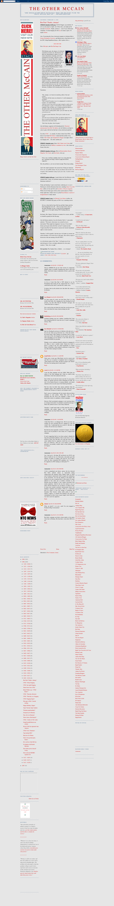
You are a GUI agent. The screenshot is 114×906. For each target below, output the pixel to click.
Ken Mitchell (47, 329)
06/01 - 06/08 (27, 638)
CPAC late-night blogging (29, 685)
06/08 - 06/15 (27, 636)
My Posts (28, 324)
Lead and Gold (78, 602)
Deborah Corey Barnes (60, 198)
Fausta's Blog (78, 595)
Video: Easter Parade (82, 76)
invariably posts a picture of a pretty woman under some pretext (29, 849)
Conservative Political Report (82, 157)
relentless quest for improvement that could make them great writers (29, 873)
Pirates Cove (78, 566)
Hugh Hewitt (78, 717)
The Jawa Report (79, 637)
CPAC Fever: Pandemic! (29, 730)
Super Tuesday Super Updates (30, 708)
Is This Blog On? (79, 604)
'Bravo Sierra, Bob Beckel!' (29, 717)
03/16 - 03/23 (27, 665)
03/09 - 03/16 (27, 668)
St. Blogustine (78, 623)
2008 (23, 562)
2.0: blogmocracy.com (80, 564)
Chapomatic (80, 238)
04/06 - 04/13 (27, 658)
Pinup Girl (77, 667)
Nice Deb (77, 619)
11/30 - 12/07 (27, 574)
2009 (23, 559)
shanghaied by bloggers (58, 137)
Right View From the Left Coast (83, 650)
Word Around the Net (80, 648)
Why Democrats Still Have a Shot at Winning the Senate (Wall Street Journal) (85, 96)
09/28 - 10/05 (27, 596)
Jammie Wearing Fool (80, 688)
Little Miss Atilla (81, 310)
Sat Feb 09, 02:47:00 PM (57, 279)
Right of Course (79, 610)
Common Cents (79, 608)
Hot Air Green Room (80, 516)
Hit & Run (77, 696)
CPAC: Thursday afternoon (29, 694)
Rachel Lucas (78, 679)
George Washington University (47, 38)
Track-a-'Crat (78, 598)
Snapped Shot (89, 283)
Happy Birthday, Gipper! (29, 705)
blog (24, 806)
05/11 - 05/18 (27, 646)
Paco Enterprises (79, 522)
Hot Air (77, 503)
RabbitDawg (47, 316)
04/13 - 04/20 (27, 655)
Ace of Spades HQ (79, 507)
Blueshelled (78, 574)
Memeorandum (63, 151)
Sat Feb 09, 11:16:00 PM (57, 356)
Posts (23, 189)
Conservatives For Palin (81, 539)
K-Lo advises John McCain (29, 742)
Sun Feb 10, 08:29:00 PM (57, 469)
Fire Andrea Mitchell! (82, 28)
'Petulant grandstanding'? (29, 710)
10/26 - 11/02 (27, 586)
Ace (60, 30)
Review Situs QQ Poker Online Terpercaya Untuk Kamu (84, 63)
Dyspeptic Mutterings (82, 260)
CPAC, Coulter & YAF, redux (30, 720)
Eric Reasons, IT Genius (81, 663)
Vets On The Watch (80, 658)
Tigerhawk (77, 593)
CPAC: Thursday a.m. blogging (30, 696)
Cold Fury (77, 545)
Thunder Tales (78, 669)
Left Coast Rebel (81, 56)
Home (57, 549)
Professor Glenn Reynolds (83, 227)
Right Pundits (78, 665)
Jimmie (45, 32)
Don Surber (56, 153)
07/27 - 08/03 (27, 618)
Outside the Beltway (80, 642)
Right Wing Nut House (80, 711)
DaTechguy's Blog (81, 42)
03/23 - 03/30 (27, 663)
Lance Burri (80, 337)
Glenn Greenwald (81, 389)
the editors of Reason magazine (64, 189)
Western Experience (80, 631)
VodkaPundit (78, 533)
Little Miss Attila (79, 560)
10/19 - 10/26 (27, 589)
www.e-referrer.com (84, 477)
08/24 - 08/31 (27, 608)
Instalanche (47, 28)
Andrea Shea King (79, 656)
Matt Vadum (47, 137)
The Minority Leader (80, 675)
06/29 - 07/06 (27, 628)
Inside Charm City (79, 627)
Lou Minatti (47, 297)
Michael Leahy (78, 652)
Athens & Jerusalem (80, 644)
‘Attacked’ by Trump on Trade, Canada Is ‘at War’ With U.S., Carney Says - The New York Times (84, 105)
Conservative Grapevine (81, 155)
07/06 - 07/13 (27, 626)
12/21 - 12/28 (27, 566)
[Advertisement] (59, 901)
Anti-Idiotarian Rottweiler (81, 705)
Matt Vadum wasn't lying (64, 143)
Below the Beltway (79, 621)
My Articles (28, 314)
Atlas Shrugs (85, 267)
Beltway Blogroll (79, 169)
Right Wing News (79, 509)
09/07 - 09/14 (27, 603)
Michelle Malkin (79, 501)
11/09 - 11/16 (27, 581)
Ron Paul (53, 255)
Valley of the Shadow (25, 383)
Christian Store (78, 751)
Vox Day (77, 684)
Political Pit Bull (79, 715)
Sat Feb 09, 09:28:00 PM (57, 316)
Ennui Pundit (78, 661)
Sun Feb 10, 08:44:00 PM (55, 504)
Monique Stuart (79, 577)
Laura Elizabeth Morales (81, 690)
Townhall (77, 161)
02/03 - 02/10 (27, 678)
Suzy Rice (77, 579)
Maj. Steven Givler (79, 606)
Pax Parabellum (79, 614)
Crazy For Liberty (79, 707)
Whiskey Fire (80, 371)
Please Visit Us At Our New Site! (28, 157)
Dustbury (77, 581)
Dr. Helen (77, 686)
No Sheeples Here (79, 549)
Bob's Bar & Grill (79, 698)
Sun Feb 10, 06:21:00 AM (57, 453)
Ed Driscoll (79, 222)
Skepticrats (78, 640)
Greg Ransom (80, 366)
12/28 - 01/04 (27, 564)
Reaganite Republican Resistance (83, 535)
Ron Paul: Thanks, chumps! (30, 680)
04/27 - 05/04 (27, 651)
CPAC (47, 134)
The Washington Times (81, 165)
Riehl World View (86, 276)
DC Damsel (78, 700)
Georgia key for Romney (29, 712)
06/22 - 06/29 (27, 631)
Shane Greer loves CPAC (29, 687)
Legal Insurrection (79, 528)
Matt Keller (52, 135)
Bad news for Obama (28, 735)
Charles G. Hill (79, 568)
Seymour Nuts (80, 353)
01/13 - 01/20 (27, 762)
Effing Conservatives (80, 591)
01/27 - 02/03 (27, 757)
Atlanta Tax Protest (80, 671)
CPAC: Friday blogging (29, 682)
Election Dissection (80, 709)
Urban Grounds (79, 633)
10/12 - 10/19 (27, 591)
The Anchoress (79, 625)
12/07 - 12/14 (27, 571)
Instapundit (78, 499)
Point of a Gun (78, 556)
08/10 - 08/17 (27, 613)
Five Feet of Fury (79, 514)
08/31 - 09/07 (27, 606)
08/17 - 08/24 (27, 611)
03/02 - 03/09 (27, 670)
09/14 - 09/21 (27, 601)
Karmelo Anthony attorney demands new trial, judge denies (84, 30)
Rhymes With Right (80, 681)
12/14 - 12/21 (27, 569)
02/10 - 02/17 (27, 675)
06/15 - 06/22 (27, 633)
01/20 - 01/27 (27, 760)
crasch (46, 370)
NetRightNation (79, 159)
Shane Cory (69, 187)
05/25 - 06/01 (27, 641)
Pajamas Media (79, 152)
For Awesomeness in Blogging (82, 444)
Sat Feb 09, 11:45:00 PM (57, 419)
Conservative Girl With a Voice (82, 526)
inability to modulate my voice (58, 145)
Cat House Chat (79, 612)
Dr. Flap (77, 616)
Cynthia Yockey (79, 562)
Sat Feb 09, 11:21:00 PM (54, 370)
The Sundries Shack (82, 61)
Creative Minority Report (81, 583)
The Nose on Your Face (80, 547)
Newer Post (43, 549)
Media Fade (78, 702)
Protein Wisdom (79, 530)
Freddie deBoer (80, 382)
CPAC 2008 (47, 255)
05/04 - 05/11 (27, 648)
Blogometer (78, 167)
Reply (45, 274)
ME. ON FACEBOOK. (26, 306)
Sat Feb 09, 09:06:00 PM (57, 297)
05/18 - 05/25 (27, 643)
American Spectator (80, 150)
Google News (80, 102)
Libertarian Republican (80, 646)
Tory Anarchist (79, 692)
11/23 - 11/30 (27, 576)
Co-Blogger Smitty (25, 266)
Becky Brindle (78, 558)
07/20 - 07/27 (27, 621)
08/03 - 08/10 (27, 616)
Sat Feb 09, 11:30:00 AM (57, 265)
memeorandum (81, 94)
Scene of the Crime (24, 381)
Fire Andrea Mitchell (80, 520)
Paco (78, 348)
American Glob (79, 600)
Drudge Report (78, 163)
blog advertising (79, 20)
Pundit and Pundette (80, 543)
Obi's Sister (78, 524)
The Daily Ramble (79, 713)
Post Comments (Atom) (52, 552)
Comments (25, 192)
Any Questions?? (81, 57)
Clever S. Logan (79, 587)
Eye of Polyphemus (80, 694)
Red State (84, 323)
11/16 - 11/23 (27, 579)
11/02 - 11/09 (27, 584)
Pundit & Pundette (82, 75)
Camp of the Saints (80, 589)
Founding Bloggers (80, 673)
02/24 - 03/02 (27, 673)
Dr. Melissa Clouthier (82, 359)
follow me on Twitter (34, 798)
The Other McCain (57, 8)
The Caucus (48, 153)
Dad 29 (77, 635)
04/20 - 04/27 (27, 653)
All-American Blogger (80, 537)
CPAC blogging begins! (29, 699)
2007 (23, 765)
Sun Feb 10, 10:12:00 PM (57, 515)
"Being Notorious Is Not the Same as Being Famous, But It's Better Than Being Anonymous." (84, 139)
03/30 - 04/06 (27, 660)
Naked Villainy (79, 654)
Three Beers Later (79, 585)
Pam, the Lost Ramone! (29, 715)
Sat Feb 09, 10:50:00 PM (57, 329)
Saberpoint (77, 570)
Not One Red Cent (79, 512)
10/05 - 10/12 (27, 594)
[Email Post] (67, 253)
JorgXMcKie (47, 356)
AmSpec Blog (78, 505)
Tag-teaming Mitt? (27, 733)
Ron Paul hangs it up (56, 46)
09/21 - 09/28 (27, 598)
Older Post (72, 549)
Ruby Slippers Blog (80, 541)
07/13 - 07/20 (27, 623)
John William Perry (80, 572)
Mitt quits (45, 46)
